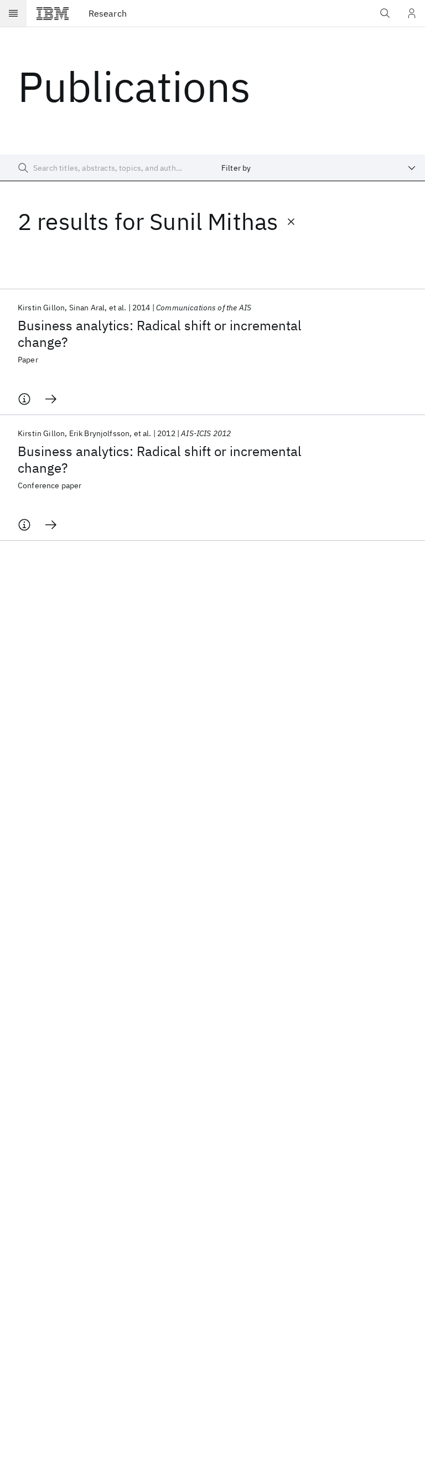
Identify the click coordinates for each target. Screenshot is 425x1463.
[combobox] (318, 168)
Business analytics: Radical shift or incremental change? (160, 333)
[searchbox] (106, 168)
